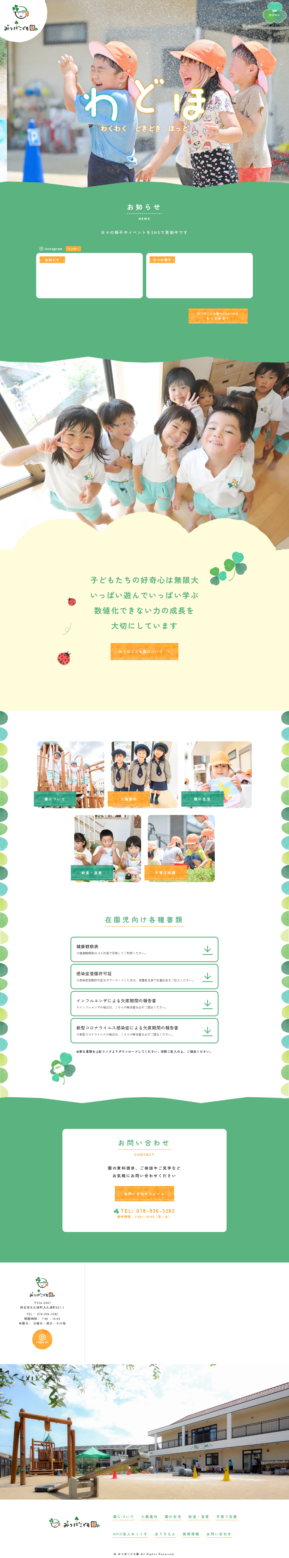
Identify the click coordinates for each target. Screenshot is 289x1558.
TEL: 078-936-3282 (148, 1210)
